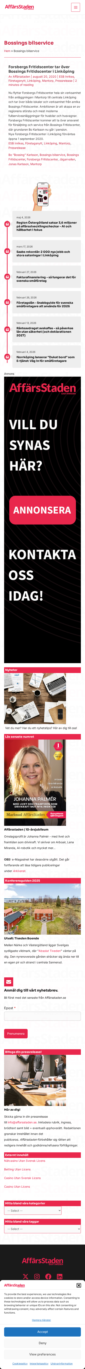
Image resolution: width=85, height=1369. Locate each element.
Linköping (33, 80)
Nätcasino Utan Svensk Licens (24, 1160)
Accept (42, 1332)
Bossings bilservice (52, 154)
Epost (10, 1008)
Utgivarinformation (62, 1363)
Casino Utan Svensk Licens (22, 1178)
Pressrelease (63, 80)
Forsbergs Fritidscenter (42, 159)
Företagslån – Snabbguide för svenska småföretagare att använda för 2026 (45, 304)
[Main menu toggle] (75, 7)
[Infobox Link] (42, 703)
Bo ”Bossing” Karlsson (23, 154)
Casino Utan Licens (17, 1186)
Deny (42, 1343)
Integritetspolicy (39, 1363)
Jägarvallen (67, 159)
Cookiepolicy (20, 1363)
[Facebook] (48, 1277)
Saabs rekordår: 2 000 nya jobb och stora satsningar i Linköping (43, 253)
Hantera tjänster (41, 1320)
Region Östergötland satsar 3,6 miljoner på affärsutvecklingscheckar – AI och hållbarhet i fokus (47, 226)
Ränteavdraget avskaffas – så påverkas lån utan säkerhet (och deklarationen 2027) (45, 331)
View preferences (42, 1354)
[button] (79, 1285)
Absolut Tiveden (50, 951)
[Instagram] (37, 1277)
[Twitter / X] (25, 1277)
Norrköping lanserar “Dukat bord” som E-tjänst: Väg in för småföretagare (46, 359)
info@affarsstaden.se (22, 1122)
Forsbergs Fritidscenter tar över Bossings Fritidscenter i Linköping (41, 69)
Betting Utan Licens (17, 1169)
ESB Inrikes (66, 76)
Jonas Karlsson (18, 164)
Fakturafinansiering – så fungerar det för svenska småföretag (46, 279)
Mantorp (48, 80)
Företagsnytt (17, 80)
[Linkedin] (60, 1277)
